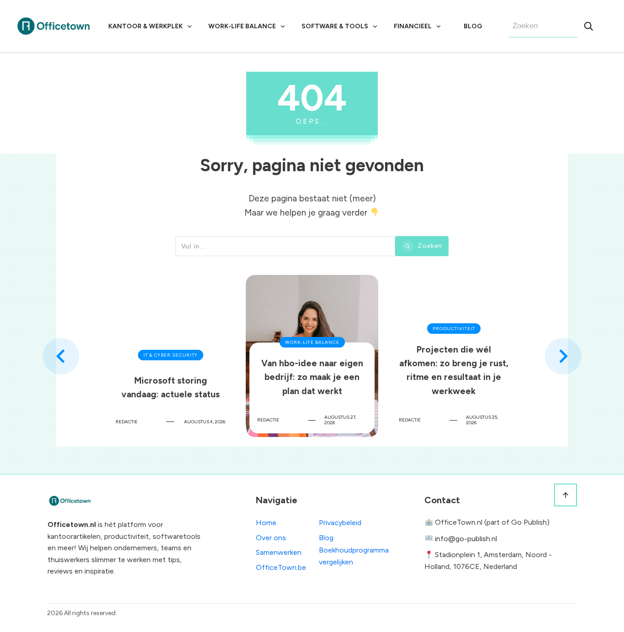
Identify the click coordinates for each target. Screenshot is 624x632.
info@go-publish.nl (466, 538)
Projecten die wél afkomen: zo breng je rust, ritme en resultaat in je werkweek (453, 356)
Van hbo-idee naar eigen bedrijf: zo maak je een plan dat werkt (312, 356)
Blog (326, 537)
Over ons (271, 537)
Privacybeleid (340, 522)
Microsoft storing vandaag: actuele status (170, 356)
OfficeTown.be (281, 567)
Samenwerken (278, 552)
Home (266, 522)
